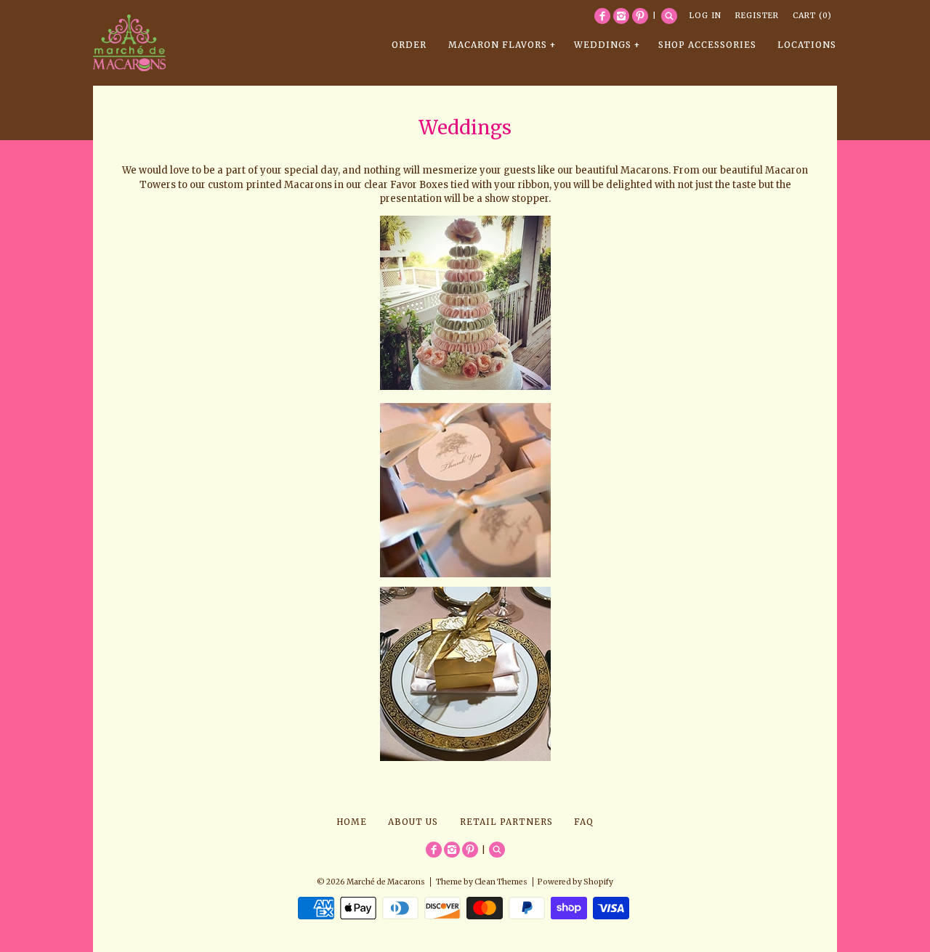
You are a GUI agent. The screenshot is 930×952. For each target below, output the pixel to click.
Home (351, 821)
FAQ (584, 821)
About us (413, 821)
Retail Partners (506, 821)
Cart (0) (812, 15)
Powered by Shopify (575, 882)
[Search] (669, 16)
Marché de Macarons (386, 882)
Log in (705, 15)
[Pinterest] (640, 16)
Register (757, 15)
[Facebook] (602, 16)
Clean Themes (500, 882)
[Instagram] (621, 16)
